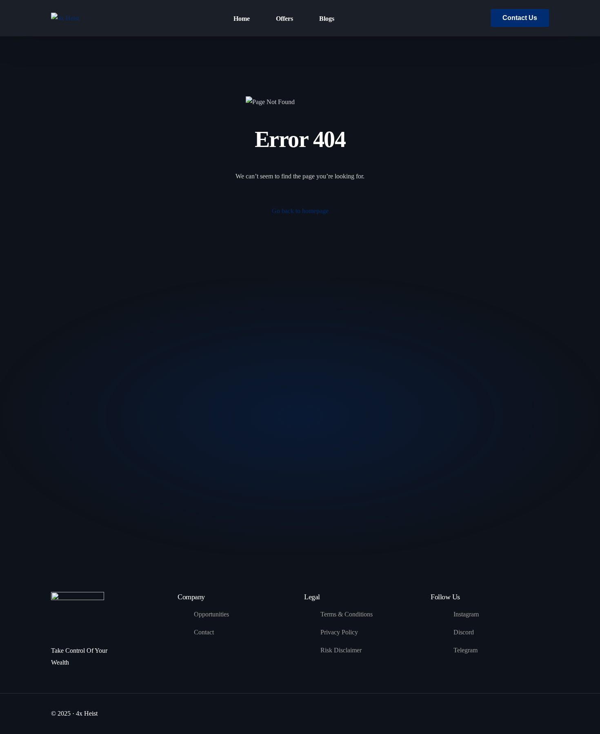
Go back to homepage (300, 210)
